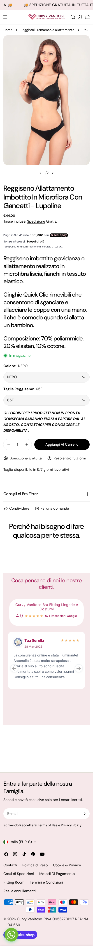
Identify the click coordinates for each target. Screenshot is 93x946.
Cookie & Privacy (67, 865)
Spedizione (36, 221)
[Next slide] (79, 668)
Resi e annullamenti (19, 891)
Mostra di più (23, 687)
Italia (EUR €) (21, 841)
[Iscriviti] (84, 813)
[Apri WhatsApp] (11, 934)
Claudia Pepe (35, 640)
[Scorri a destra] (52, 172)
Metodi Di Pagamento (57, 873)
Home (7, 30)
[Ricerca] (72, 16)
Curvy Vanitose (29, 919)
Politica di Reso (35, 865)
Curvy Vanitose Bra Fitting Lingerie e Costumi (46, 607)
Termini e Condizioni (46, 882)
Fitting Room (13, 882)
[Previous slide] (14, 668)
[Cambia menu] (5, 16)
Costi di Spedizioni (18, 873)
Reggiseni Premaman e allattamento (47, 30)
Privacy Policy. (71, 825)
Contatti (10, 865)
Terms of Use (47, 825)
